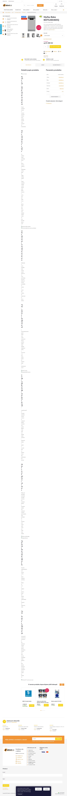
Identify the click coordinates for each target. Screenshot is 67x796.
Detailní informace (51, 29)
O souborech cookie (31, 764)
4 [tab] (43, 710)
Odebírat (58, 738)
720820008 (19, 763)
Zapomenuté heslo (5, 789)
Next (63, 685)
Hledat (40, 5)
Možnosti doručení (48, 39)
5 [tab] (44, 710)
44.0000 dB (61, 85)
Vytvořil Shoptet (61, 792)
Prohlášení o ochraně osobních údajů (31, 763)
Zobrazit (46, 705)
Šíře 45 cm (49, 103)
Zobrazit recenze (14, 722)
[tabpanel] (28, 698)
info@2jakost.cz (20, 755)
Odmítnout (38, 789)
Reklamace (30, 759)
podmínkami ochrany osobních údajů (48, 741)
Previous (61, 685)
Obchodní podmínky (31, 760)
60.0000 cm (61, 83)
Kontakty (29, 756)
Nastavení (20, 794)
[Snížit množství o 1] (48, 47)
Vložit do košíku (56, 46)
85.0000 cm (61, 77)
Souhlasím (46, 789)
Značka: (46, 55)
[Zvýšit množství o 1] (48, 46)
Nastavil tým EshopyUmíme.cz (59, 793)
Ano (62, 91)
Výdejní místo (5, 1)
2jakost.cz (19, 761)
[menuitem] (8, 10)
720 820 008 (19, 757)
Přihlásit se (5, 785)
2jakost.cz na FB (20, 759)
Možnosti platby (31, 754)
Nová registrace (5, 788)
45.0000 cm (61, 80)
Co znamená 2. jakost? (32, 753)
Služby (29, 757)
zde (30, 791)
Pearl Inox (61, 88)
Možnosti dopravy (11, 1)
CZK (61, 1)
